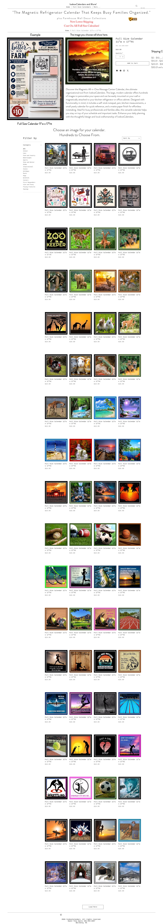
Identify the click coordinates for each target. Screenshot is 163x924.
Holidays (26, 171)
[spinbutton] (120, 56)
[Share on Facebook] (117, 70)
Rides (25, 164)
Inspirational (28, 166)
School (25, 151)
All (24, 149)
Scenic (25, 169)
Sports (25, 160)
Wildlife (26, 178)
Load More (93, 907)
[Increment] (123, 56)
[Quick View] (56, 154)
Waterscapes (27, 158)
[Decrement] (117, 56)
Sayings (25, 189)
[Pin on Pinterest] (120, 70)
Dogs (24, 175)
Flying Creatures (29, 187)
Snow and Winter (28, 162)
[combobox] (131, 138)
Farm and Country (29, 155)
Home (67, 30)
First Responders (29, 182)
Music (25, 173)
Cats (24, 153)
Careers (25, 180)
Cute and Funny (28, 184)
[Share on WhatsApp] (124, 70)
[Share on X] (128, 70)
